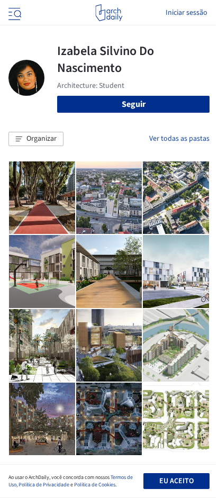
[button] (35, 139)
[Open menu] (13, 12)
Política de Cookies (94, 484)
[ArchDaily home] (108, 12)
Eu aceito (176, 481)
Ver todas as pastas (179, 138)
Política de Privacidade (44, 484)
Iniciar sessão (186, 12)
